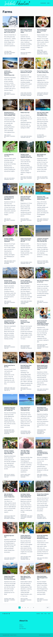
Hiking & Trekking (7, 517)
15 (33, 607)
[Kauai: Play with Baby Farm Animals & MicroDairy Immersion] (43, 527)
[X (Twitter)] (4, 613)
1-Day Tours (6, 51)
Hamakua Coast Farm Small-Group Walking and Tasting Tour (9, 409)
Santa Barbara (23, 220)
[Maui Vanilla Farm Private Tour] (43, 146)
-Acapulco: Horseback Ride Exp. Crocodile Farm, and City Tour (42, 240)
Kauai (14, 387)
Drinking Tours (7, 387)
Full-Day (8, 474)
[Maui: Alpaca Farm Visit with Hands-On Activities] (26, 568)
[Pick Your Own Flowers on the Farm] (43, 272)
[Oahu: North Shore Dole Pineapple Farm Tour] (43, 568)
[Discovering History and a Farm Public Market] (43, 21)
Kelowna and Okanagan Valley (26, 94)
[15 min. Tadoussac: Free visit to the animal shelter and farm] (26, 272)
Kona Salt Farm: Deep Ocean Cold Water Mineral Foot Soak (26, 367)
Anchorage (6, 598)
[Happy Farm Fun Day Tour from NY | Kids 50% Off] (26, 230)
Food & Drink (29, 92)
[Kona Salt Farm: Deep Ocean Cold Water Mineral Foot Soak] (26, 357)
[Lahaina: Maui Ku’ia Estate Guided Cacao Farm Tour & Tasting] (26, 527)
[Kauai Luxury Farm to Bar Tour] (10, 357)
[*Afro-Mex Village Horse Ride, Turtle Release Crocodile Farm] (26, 443)
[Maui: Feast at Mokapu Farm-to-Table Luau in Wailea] (26, 21)
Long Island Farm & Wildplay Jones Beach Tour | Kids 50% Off (9, 322)
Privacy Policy (48, 635)
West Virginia (6, 263)
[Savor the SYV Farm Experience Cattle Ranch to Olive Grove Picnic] (26, 188)
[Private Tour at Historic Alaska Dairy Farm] (43, 486)
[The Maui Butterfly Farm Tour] (10, 146)
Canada (38, 50)
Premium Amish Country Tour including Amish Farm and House (10, 282)
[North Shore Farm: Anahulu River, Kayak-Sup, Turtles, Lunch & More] (43, 399)
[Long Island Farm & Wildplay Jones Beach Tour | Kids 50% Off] (10, 313)
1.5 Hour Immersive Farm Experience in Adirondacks (9, 198)
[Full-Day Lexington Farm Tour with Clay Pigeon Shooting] (10, 443)
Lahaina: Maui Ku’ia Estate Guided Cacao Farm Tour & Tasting (26, 537)
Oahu (44, 432)
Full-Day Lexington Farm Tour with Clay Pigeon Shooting (9, 452)
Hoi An (38, 345)
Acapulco (22, 474)
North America (6, 52)
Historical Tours (40, 51)
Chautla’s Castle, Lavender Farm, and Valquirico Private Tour (26, 156)
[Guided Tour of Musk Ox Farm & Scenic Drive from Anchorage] (10, 568)
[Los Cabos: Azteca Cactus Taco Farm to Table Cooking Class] (26, 486)
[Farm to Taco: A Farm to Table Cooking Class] (43, 63)
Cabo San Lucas (7, 515)
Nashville (8, 92)
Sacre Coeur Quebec (24, 302)
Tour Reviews (43, 3)
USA (7, 53)
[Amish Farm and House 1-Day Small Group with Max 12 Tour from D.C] (10, 21)
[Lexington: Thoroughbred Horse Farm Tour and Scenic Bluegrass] (43, 443)
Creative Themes (13, 635)
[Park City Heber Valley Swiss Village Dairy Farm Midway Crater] (43, 104)
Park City (44, 136)
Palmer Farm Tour (25, 112)
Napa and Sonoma (26, 345)
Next (47, 607)
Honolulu (41, 598)
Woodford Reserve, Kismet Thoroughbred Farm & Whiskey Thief (9, 114)
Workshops (41, 95)
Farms (10, 51)
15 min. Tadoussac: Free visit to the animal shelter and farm (26, 282)
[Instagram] (6, 613)
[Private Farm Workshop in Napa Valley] (26, 313)
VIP (9, 390)
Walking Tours (6, 433)
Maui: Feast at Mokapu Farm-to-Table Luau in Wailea (26, 31)
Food (14, 515)
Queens (30, 262)
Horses (38, 262)
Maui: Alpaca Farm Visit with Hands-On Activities (26, 578)
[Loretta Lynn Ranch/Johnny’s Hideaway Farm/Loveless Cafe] (10, 63)
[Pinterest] (7, 613)
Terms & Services (42, 635)
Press (42, 613)
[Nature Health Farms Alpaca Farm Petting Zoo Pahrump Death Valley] (43, 357)
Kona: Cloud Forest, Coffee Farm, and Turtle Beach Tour (25, 409)
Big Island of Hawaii (7, 429)
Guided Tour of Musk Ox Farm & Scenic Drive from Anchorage (9, 578)
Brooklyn (6, 345)
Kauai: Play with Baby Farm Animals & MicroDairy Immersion (42, 537)
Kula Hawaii (25, 598)
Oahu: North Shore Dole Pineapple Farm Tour (42, 578)
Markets (45, 51)
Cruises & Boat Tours (41, 344)
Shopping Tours (40, 53)
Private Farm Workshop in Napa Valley (25, 322)
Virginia (10, 53)
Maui (24, 52)
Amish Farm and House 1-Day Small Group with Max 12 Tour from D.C (10, 31)
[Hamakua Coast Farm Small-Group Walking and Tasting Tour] (10, 399)
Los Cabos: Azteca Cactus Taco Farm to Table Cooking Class (26, 495)
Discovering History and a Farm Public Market (42, 31)
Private (22, 178)
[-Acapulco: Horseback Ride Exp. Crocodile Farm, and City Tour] (43, 230)
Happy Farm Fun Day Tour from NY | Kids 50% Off (26, 240)
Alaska (22, 136)
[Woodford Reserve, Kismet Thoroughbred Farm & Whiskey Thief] (10, 104)
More (48, 3)
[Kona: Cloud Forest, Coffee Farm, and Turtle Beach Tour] (26, 399)
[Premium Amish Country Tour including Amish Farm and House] (10, 272)
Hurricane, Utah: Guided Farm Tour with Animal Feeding (42, 198)
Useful (49, 613)
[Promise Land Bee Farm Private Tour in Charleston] (10, 230)
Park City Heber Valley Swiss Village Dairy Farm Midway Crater (42, 114)
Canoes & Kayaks (40, 429)
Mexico (41, 262)
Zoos (45, 390)
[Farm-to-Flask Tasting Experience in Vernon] (26, 63)
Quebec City (45, 52)
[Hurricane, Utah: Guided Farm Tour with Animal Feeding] (43, 188)
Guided (29, 556)
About (45, 613)
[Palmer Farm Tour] (26, 104)
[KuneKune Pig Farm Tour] (10, 527)
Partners (38, 613)
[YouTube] (9, 613)
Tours (5, 53)
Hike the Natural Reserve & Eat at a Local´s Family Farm (9, 495)
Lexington (12, 474)
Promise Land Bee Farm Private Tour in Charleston (9, 240)
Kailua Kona (25, 387)
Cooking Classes (40, 92)
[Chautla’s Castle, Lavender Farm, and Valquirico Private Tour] (26, 146)
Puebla (25, 178)
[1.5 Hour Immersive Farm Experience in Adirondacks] (10, 188)
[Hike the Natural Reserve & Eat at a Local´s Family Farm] (10, 486)
